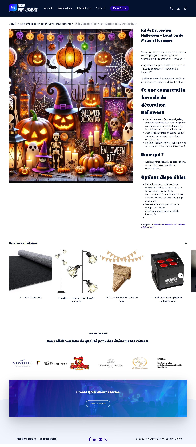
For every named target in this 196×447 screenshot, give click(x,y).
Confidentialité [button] (48, 439)
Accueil (13, 24)
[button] (98, 403)
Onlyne (179, 439)
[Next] (180, 275)
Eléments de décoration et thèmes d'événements (45, 24)
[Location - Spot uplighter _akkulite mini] (167, 271)
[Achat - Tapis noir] (30, 271)
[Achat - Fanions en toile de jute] (121, 271)
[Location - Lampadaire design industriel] (76, 271)
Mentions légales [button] (26, 439)
